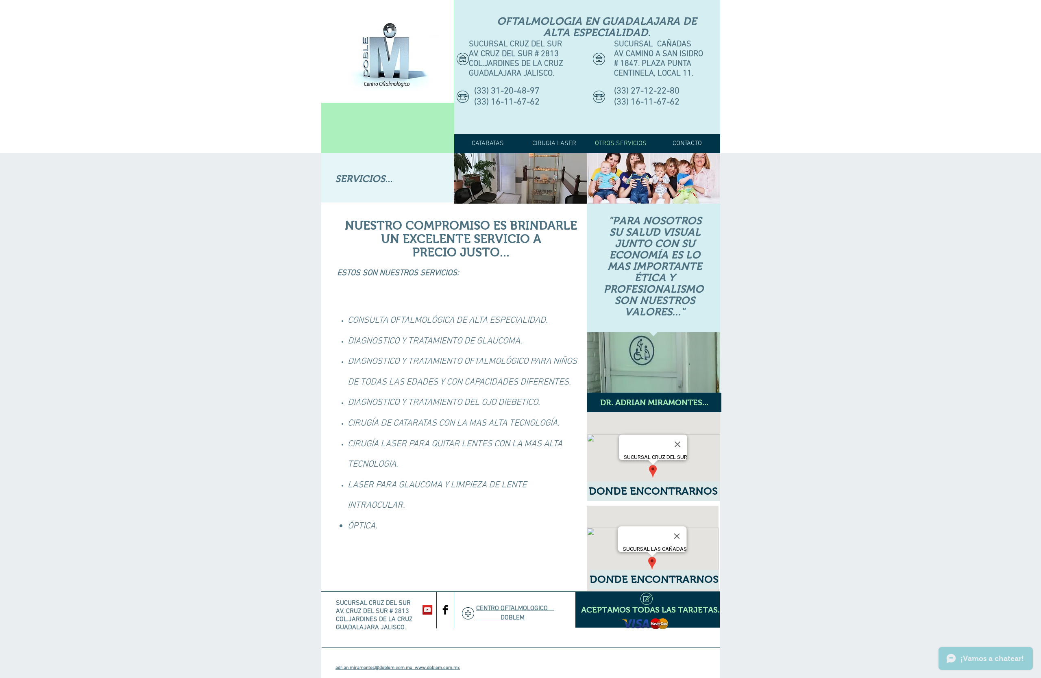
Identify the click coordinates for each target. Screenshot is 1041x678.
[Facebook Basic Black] (445, 610)
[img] (520, 178)
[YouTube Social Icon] (427, 610)
